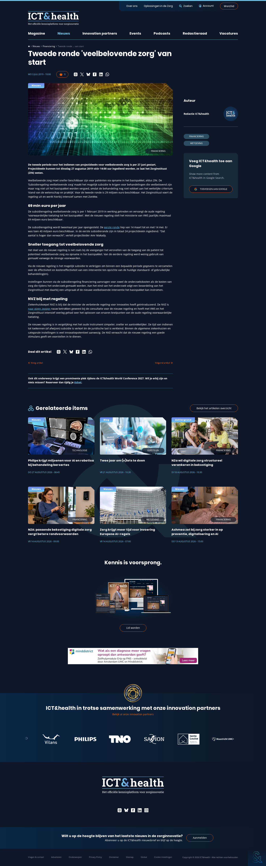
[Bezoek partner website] (34, 739)
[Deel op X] (82, 74)
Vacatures (228, 33)
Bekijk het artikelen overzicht (214, 408)
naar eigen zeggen (39, 308)
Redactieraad (195, 33)
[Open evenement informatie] (257, 857)
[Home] (29, 46)
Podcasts (162, 33)
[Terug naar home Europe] (53, 18)
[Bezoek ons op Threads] (120, 810)
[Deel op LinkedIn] (101, 74)
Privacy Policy (95, 857)
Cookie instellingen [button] (163, 857)
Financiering (49, 46)
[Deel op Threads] (75, 74)
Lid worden (133, 627)
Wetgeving (196, 143)
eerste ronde (112, 227)
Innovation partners (100, 33)
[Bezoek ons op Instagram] (146, 810)
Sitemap (130, 857)
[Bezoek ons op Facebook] (133, 810)
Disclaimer (114, 857)
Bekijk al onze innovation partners (133, 714)
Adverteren (56, 857)
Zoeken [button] (187, 6)
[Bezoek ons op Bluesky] (126, 810)
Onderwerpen (75, 857)
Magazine (36, 33)
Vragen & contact (36, 857)
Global (144, 857)
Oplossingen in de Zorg (158, 6)
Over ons (132, 6)
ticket (77, 382)
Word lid (229, 6)
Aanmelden (200, 837)
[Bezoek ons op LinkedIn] (140, 810)
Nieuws (64, 33)
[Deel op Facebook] (94, 74)
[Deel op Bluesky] (88, 74)
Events (135, 33)
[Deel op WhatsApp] (107, 74)
